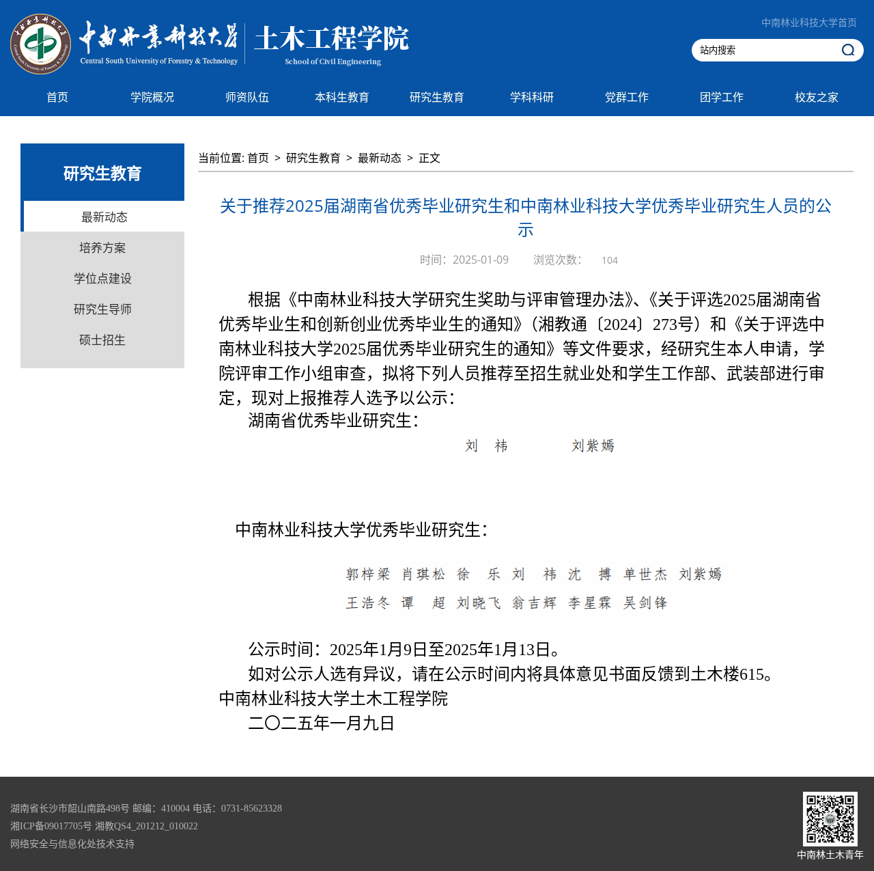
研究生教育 (437, 97)
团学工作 (722, 97)
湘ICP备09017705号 (51, 826)
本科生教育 (342, 97)
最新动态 (379, 157)
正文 (429, 157)
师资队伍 (247, 97)
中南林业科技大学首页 (809, 23)
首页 (57, 97)
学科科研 (532, 97)
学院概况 (152, 97)
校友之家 (816, 97)
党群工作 (627, 97)
